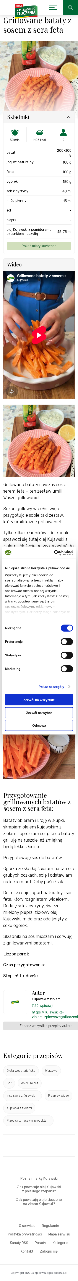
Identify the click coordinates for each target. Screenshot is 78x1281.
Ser (9, 1083)
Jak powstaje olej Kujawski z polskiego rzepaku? (39, 1189)
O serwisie (27, 1226)
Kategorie (60, 1243)
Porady (40, 1243)
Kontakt (27, 1251)
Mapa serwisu (59, 1234)
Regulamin (50, 1226)
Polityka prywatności (25, 1234)
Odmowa (39, 725)
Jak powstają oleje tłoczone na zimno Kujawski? (39, 1202)
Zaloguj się (49, 1251)
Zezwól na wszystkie (39, 700)
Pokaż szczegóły (51, 686)
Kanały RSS (19, 1243)
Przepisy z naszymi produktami (28, 1120)
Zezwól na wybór (39, 712)
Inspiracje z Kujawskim (22, 1096)
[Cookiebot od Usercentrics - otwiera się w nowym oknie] (55, 552)
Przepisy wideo (58, 1096)
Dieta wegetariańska (21, 1071)
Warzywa (51, 1071)
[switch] (67, 641)
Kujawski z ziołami (19, 1108)
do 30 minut (29, 1083)
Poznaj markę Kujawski (39, 1178)
